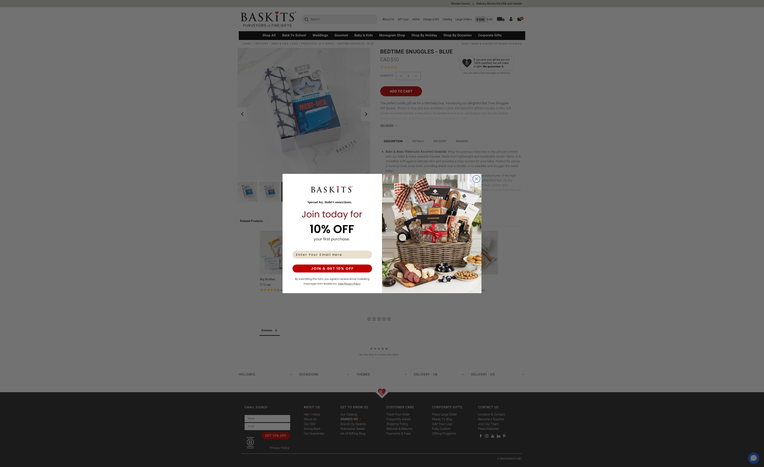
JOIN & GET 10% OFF (332, 268)
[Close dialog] (476, 178)
